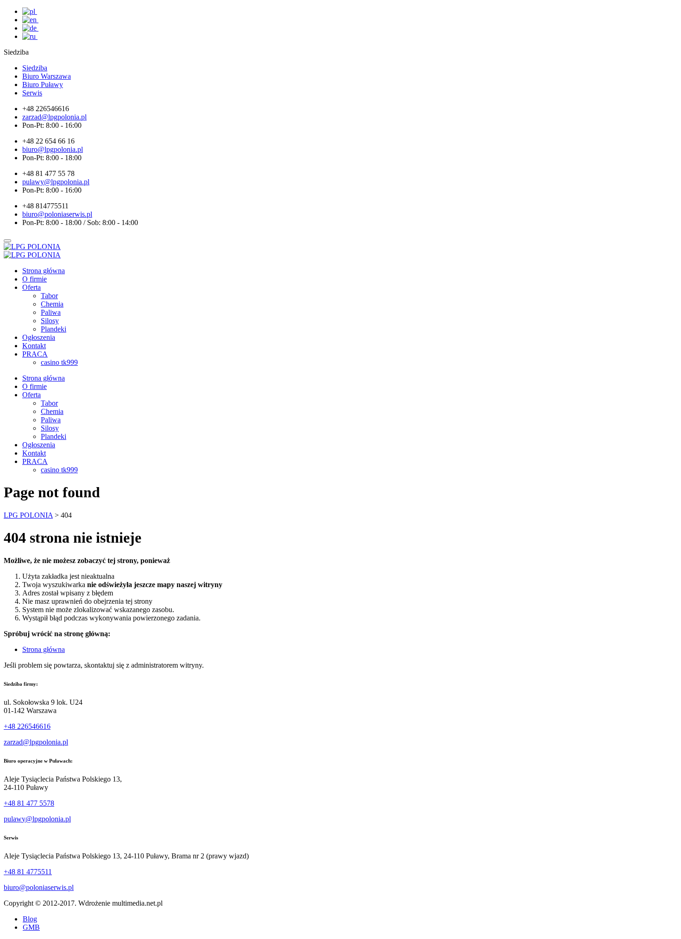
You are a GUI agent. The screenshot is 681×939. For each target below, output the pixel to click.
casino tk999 (59, 362)
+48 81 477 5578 (29, 803)
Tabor (49, 296)
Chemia (52, 304)
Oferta (31, 287)
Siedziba (34, 68)
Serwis (32, 93)
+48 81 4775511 (28, 872)
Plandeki (53, 329)
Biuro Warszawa (46, 76)
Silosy (50, 321)
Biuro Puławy (42, 84)
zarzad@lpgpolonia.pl (36, 742)
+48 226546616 (27, 726)
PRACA (35, 354)
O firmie (34, 279)
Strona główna (43, 271)
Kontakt (34, 346)
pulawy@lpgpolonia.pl (37, 819)
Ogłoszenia (38, 337)
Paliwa (51, 312)
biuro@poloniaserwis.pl (39, 887)
